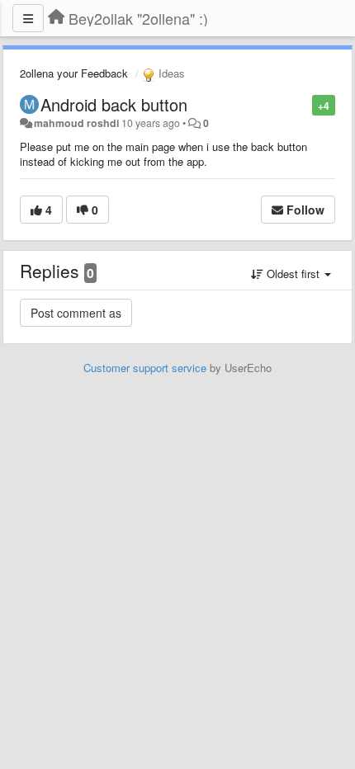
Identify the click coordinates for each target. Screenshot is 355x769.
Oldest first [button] (293, 273)
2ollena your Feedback (74, 73)
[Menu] (28, 18)
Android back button (113, 104)
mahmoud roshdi (76, 123)
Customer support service (144, 367)
